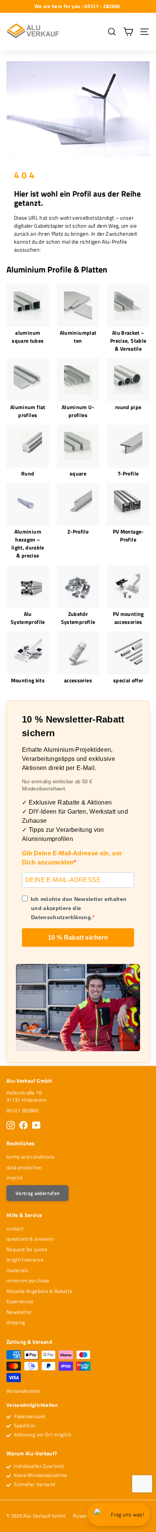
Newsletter (19, 1312)
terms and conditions (30, 1156)
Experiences (20, 1301)
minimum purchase (28, 1280)
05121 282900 (22, 1110)
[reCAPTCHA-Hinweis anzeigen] (142, 1484)
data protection (24, 1167)
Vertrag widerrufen (37, 1193)
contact (14, 1228)
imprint (14, 1177)
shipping (15, 1322)
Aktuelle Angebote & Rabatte (39, 1291)
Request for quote (26, 1249)
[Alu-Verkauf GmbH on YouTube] (36, 1125)
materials (17, 1270)
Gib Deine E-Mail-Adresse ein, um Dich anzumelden (72, 858)
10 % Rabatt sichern (78, 937)
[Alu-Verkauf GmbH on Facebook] (23, 1125)
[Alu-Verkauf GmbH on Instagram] (10, 1125)
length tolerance (25, 1259)
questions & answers (30, 1238)
